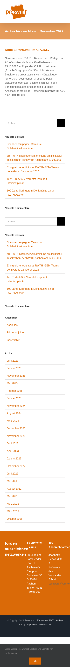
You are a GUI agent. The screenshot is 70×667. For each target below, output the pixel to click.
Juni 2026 (12, 360)
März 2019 (13, 511)
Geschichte (13, 340)
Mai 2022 (12, 481)
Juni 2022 (12, 473)
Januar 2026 (14, 368)
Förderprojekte (15, 332)
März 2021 (13, 503)
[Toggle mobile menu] (64, 6)
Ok (35, 661)
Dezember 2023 (16, 428)
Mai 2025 (12, 383)
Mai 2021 (12, 496)
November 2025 (16, 375)
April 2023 (13, 451)
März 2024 (13, 421)
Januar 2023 (14, 458)
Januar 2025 (14, 398)
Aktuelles (12, 325)
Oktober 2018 (14, 518)
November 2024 (16, 405)
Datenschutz (45, 624)
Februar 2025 (14, 390)
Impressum (32, 624)
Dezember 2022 (16, 466)
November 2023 (16, 436)
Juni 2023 (12, 443)
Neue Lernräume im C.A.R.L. (27, 50)
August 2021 (14, 488)
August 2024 (14, 413)
